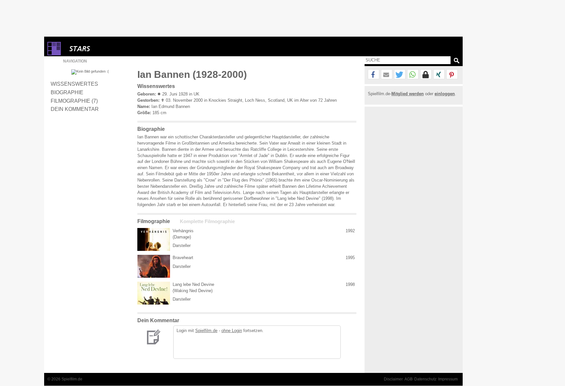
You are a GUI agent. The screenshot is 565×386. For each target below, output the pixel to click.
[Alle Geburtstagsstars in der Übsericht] (103, 48)
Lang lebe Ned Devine (193, 284)
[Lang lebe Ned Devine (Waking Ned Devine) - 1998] (153, 293)
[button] (373, 74)
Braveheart (183, 257)
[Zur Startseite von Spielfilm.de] (54, 53)
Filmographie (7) (74, 101)
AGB (408, 379)
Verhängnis (183, 230)
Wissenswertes (74, 84)
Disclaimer (393, 379)
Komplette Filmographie (207, 221)
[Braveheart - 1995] (153, 266)
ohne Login (231, 330)
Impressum (448, 379)
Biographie (67, 92)
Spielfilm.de (206, 330)
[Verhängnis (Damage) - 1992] (153, 239)
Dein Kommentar (75, 109)
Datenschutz (425, 379)
